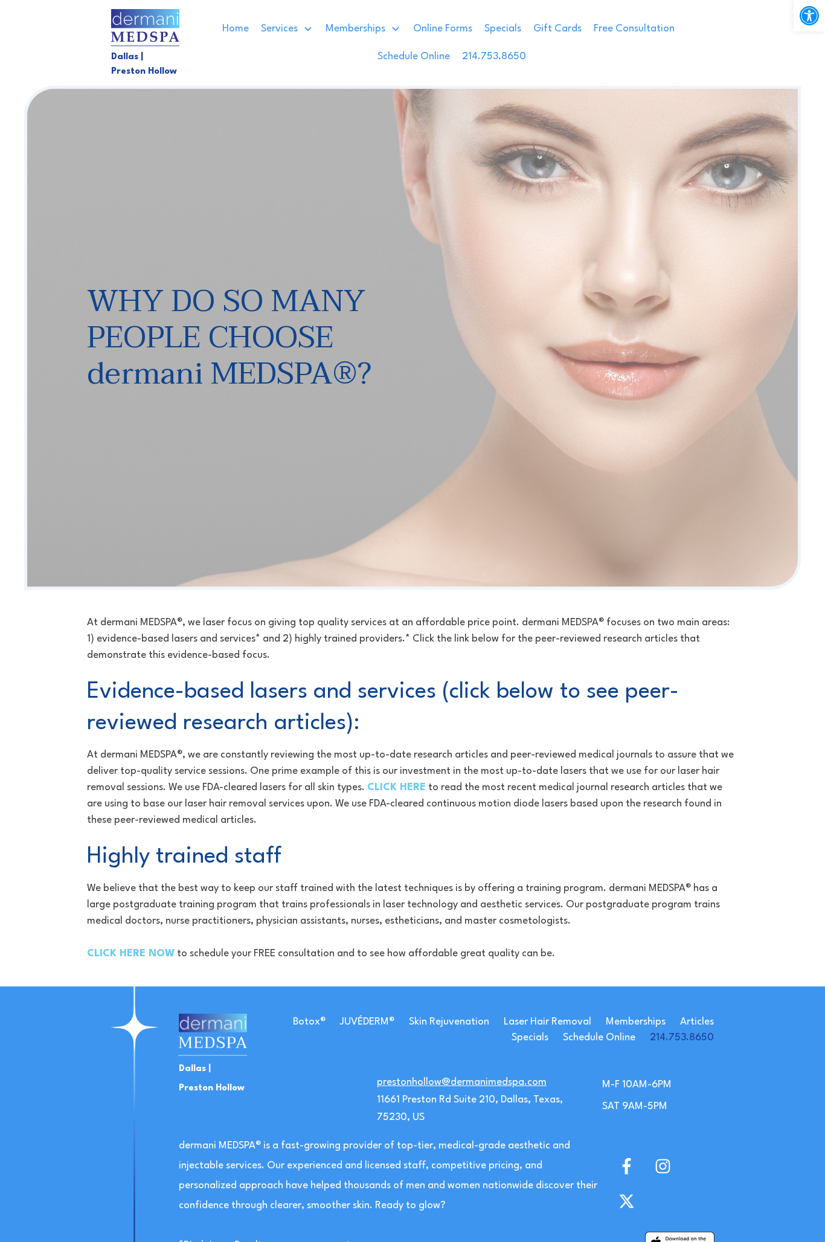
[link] (809, 15)
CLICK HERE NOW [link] (131, 953)
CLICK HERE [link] (396, 787)
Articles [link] (697, 1022)
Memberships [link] (636, 1022)
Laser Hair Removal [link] (547, 1022)
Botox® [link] (309, 1022)
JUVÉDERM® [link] (367, 1022)
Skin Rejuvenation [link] (449, 1022)
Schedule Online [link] (599, 1037)
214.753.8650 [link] (682, 1037)
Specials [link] (530, 1037)
